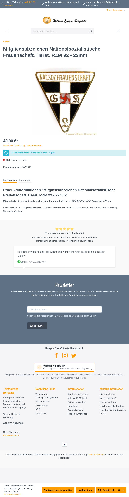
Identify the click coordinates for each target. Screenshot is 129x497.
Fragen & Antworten (77, 414)
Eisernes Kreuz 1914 (112, 374)
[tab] (10, 180)
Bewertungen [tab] (25, 180)
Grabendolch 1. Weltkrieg (90, 374)
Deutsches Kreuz (108, 402)
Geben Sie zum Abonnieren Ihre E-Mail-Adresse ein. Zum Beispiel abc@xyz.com (61, 316)
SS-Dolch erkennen (44, 374)
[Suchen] (90, 31)
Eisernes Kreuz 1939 (52, 378)
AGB (37, 409)
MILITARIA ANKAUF (77, 398)
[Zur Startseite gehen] (64, 20)
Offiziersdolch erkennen (66, 374)
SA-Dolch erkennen (25, 374)
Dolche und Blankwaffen (112, 406)
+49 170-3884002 (13, 423)
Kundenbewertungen (78, 394)
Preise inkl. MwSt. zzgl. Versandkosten (22, 145)
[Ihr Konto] (118, 31)
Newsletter (73, 406)
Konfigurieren (85, 490)
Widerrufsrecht (42, 401)
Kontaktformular (11, 435)
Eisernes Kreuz (107, 394)
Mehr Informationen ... (13, 494)
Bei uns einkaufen (76, 402)
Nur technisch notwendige (58, 490)
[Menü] (6, 31)
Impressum (41, 413)
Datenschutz (41, 405)
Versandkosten (96, 454)
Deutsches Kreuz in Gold (75, 378)
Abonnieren (37, 325)
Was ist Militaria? (108, 398)
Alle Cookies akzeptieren (111, 490)
